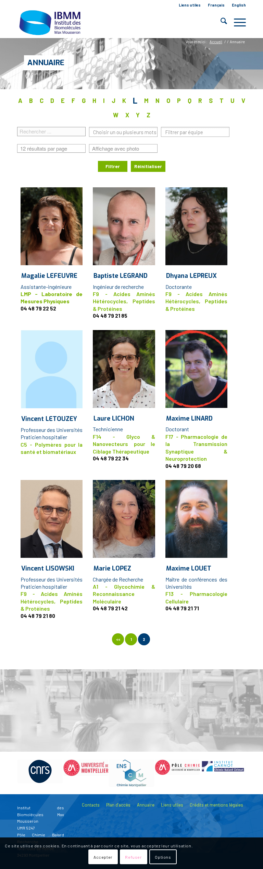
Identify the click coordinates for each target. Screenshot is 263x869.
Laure (113, 418)
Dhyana (191, 276)
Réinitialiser (148, 166)
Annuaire (45, 63)
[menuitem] (189, 5)
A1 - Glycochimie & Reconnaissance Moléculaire (124, 593)
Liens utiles (190, 5)
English (239, 5)
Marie (112, 568)
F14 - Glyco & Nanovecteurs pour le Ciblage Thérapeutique (124, 444)
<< (118, 639)
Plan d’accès (118, 805)
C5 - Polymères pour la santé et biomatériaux (52, 448)
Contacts (91, 805)
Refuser (133, 857)
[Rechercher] (220, 22)
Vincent (49, 419)
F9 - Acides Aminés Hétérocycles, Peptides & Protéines (124, 301)
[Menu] (236, 22)
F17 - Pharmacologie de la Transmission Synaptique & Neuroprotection (196, 447)
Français (216, 5)
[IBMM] (50, 22)
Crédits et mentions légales (216, 805)
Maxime (189, 418)
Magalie (49, 276)
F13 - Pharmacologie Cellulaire (196, 597)
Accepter (103, 857)
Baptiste (120, 276)
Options (163, 857)
